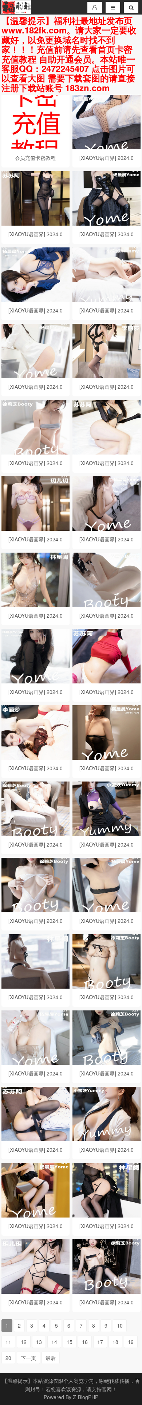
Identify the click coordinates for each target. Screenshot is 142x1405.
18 (115, 1341)
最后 (51, 1357)
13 (39, 1341)
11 (8, 1341)
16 (85, 1341)
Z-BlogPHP (85, 1397)
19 (131, 1341)
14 (54, 1341)
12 (24, 1341)
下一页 (28, 1357)
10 (120, 1325)
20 (8, 1357)
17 (100, 1341)
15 (69, 1341)
